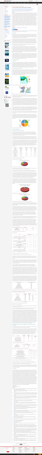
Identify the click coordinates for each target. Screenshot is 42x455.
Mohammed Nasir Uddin (25, 8)
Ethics (19, 448)
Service (26, 447)
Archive (5, 9)
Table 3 (35, 212)
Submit (28, 2)
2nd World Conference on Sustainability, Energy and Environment (7, 89)
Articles (9, 2)
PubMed (16, 401)
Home (5, 2)
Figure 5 (13, 172)
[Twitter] (4, 97)
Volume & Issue (26, 451)
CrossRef (15, 401)
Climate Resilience (14, 27)
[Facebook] (6, 97)
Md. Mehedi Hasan (14, 8)
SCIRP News (27, 454)
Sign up (18, 454)
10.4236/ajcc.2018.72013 (24, 31)
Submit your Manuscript (23, 454)
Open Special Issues (7, 30)
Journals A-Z (14, 448)
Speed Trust (20, 27)
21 (30, 363)
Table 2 (13, 206)
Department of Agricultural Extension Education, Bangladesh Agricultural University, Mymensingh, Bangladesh (22, 9)
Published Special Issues (7, 31)
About (21, 2)
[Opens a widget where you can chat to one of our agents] (39, 454)
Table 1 (20, 143)
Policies (34, 447)
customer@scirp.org (7, 100)
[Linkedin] (8, 97)
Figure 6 (24, 180)
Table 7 (13, 326)
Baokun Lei (33, 8)
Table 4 (14, 264)
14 (27, 71)
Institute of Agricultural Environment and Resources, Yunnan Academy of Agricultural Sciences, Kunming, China (23, 10)
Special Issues (20, 452)
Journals (12, 2)
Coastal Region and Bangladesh (24, 27)
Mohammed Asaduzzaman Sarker (19, 8)
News (18, 2)
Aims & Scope (6, 7)
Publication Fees (20, 451)
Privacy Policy (34, 451)
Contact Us (14, 451)
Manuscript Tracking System (27, 448)
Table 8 (32, 329)
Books (15, 2)
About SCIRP (20, 447)
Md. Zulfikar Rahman (30, 8)
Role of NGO (17, 27)
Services (24, 2)
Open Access (34, 448)
